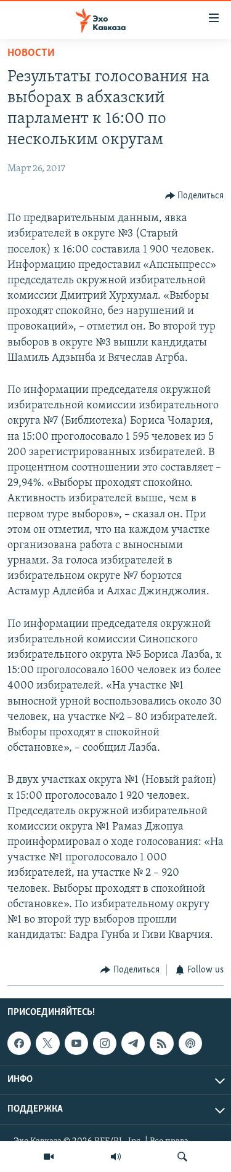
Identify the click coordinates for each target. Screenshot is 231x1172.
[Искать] (182, 1156)
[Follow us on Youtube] (76, 1043)
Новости (31, 53)
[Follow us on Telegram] (133, 1043)
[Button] (194, 196)
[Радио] (115, 1156)
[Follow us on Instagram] (104, 1043)
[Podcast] (190, 1043)
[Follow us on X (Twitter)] (47, 1043)
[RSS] (161, 1043)
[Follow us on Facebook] (19, 1043)
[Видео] (48, 1156)
